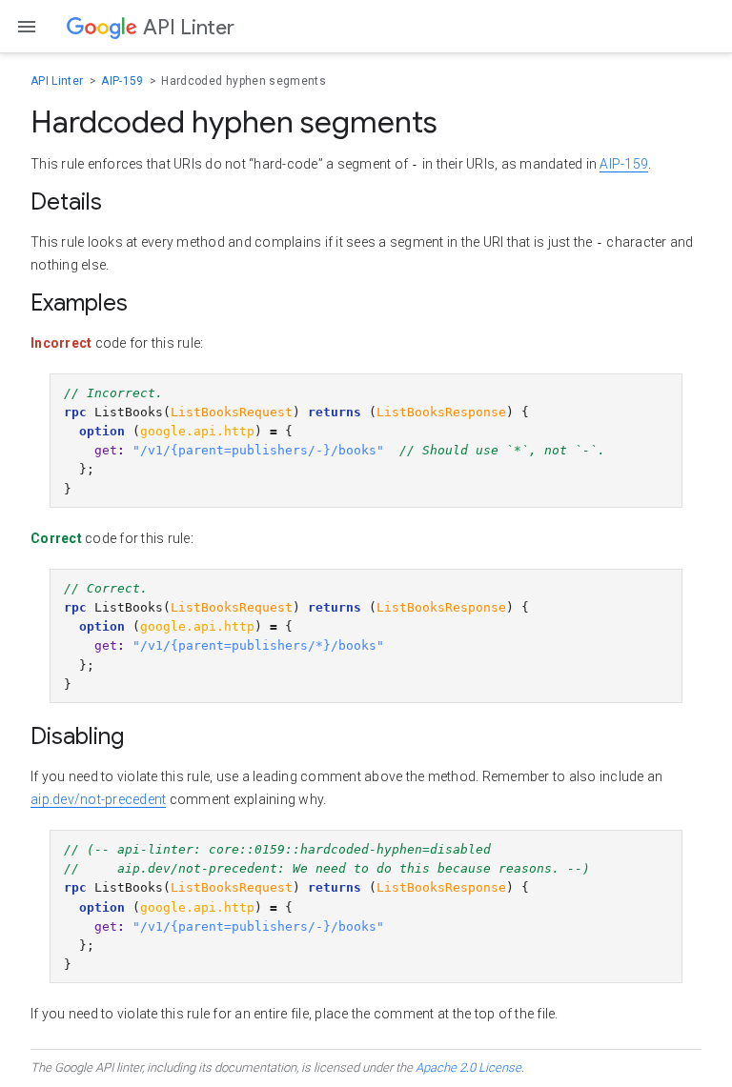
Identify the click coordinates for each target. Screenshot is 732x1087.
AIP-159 (124, 81)
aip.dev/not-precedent (98, 799)
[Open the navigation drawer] (27, 27)
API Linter (58, 81)
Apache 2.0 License (468, 1067)
